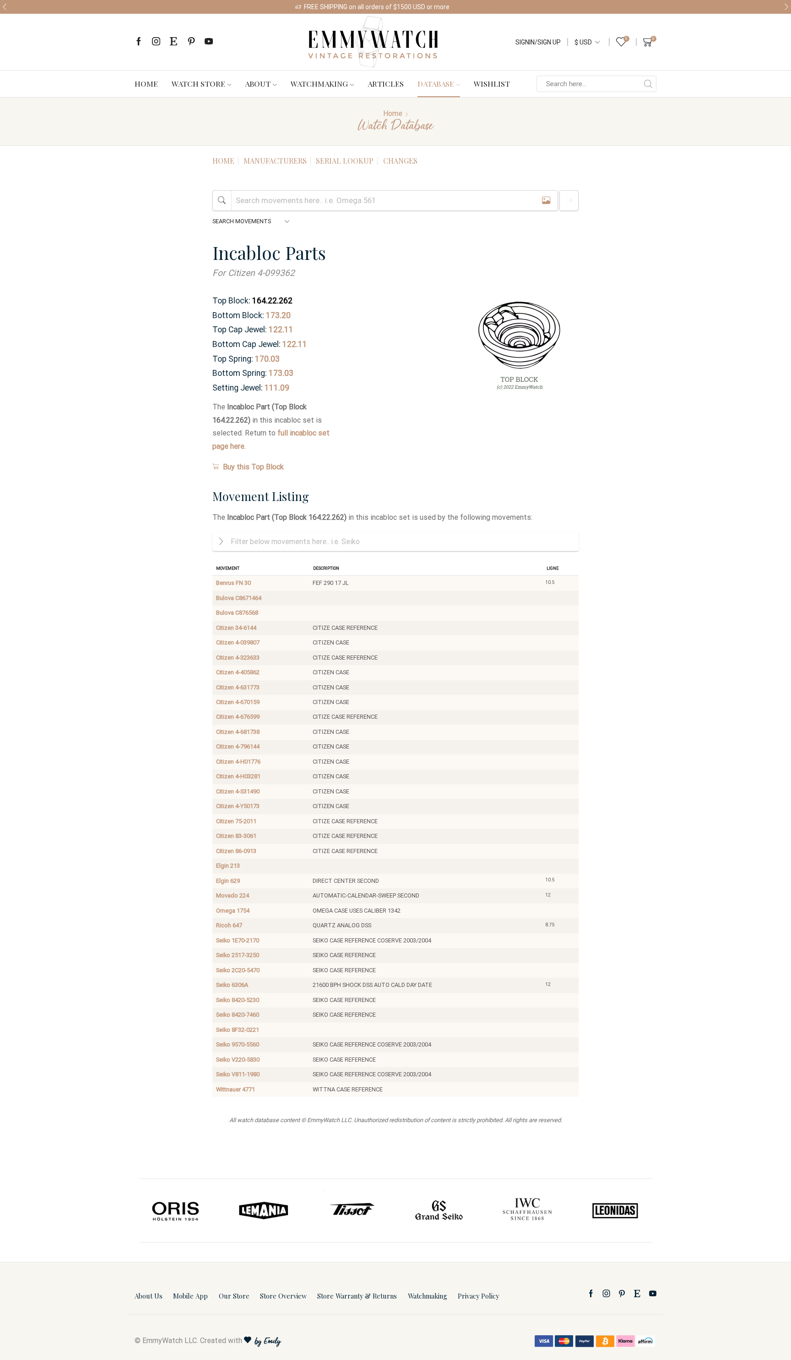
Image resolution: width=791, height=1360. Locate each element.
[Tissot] (351, 1210)
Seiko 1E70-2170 (237, 940)
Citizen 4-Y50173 (238, 806)
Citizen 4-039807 (238, 642)
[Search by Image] (546, 200)
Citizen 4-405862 (238, 672)
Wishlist (492, 83)
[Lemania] (264, 1210)
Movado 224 (232, 895)
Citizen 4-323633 (238, 657)
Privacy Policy (478, 1295)
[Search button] (648, 84)
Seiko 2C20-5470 (238, 970)
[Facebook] (139, 42)
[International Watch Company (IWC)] (527, 1210)
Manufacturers (275, 160)
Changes (400, 160)
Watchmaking (319, 83)
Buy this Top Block (253, 467)
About (258, 83)
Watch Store (198, 83)
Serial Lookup (345, 160)
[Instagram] (156, 42)
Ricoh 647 (229, 925)
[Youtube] (209, 42)
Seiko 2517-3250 (237, 955)
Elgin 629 (228, 880)
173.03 (281, 373)
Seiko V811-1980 (238, 1074)
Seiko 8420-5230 (237, 1000)
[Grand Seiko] (439, 1210)
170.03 (267, 358)
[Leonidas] (615, 1210)
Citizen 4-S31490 (238, 791)
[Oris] (176, 1210)
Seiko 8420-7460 (237, 1014)
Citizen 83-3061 (236, 835)
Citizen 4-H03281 (238, 776)
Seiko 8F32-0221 (237, 1029)
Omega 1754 (232, 910)
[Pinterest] (191, 42)
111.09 (277, 387)
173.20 (278, 315)
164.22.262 (272, 300)
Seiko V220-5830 (238, 1059)
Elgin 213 (228, 865)
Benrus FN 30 (233, 582)
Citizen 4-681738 (238, 731)
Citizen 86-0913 (236, 851)
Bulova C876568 (237, 612)
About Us (149, 1295)
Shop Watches (475, 7)
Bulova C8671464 (238, 598)
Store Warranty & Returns (357, 1295)
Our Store (234, 1295)
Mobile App (190, 1295)
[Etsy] (173, 42)
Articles (386, 83)
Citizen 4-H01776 (238, 761)
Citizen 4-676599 (238, 716)
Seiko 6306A (232, 984)
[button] (4, 7)
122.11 (281, 329)
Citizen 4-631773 (238, 687)
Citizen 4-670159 (238, 702)
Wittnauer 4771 (235, 1089)
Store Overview (283, 1295)
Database (435, 83)
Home (146, 83)
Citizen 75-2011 (236, 821)
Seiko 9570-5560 (237, 1044)
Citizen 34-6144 (236, 627)
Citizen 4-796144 (238, 746)
